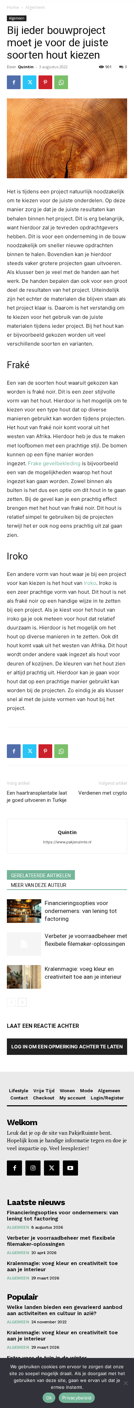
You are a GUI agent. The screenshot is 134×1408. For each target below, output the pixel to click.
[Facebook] (14, 82)
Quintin (26, 66)
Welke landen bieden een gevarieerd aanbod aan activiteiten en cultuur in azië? (64, 1310)
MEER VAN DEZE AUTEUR (38, 885)
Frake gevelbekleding (54, 463)
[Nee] (125, 1383)
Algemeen (35, 7)
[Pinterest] (45, 82)
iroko (90, 583)
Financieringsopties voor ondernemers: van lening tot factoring (81, 911)
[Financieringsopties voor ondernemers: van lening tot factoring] (24, 911)
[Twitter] (29, 82)
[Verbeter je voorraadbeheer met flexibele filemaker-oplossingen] (24, 944)
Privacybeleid (76, 1397)
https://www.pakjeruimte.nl (67, 842)
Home (13, 7)
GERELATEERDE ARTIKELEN (41, 875)
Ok (49, 1397)
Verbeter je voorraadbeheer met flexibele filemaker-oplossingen (61, 1241)
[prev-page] (11, 1002)
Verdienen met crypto (102, 793)
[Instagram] (33, 1168)
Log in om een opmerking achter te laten (67, 1046)
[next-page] (22, 1002)
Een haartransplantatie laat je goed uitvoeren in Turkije (37, 796)
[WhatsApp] (61, 82)
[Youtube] (70, 1168)
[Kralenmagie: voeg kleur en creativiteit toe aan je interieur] (24, 977)
